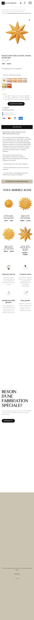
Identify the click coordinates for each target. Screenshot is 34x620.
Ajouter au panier (16, 103)
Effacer (3, 90)
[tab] (17, 127)
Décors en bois (10, 10)
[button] (29, 20)
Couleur (12, 75)
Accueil (3, 10)
